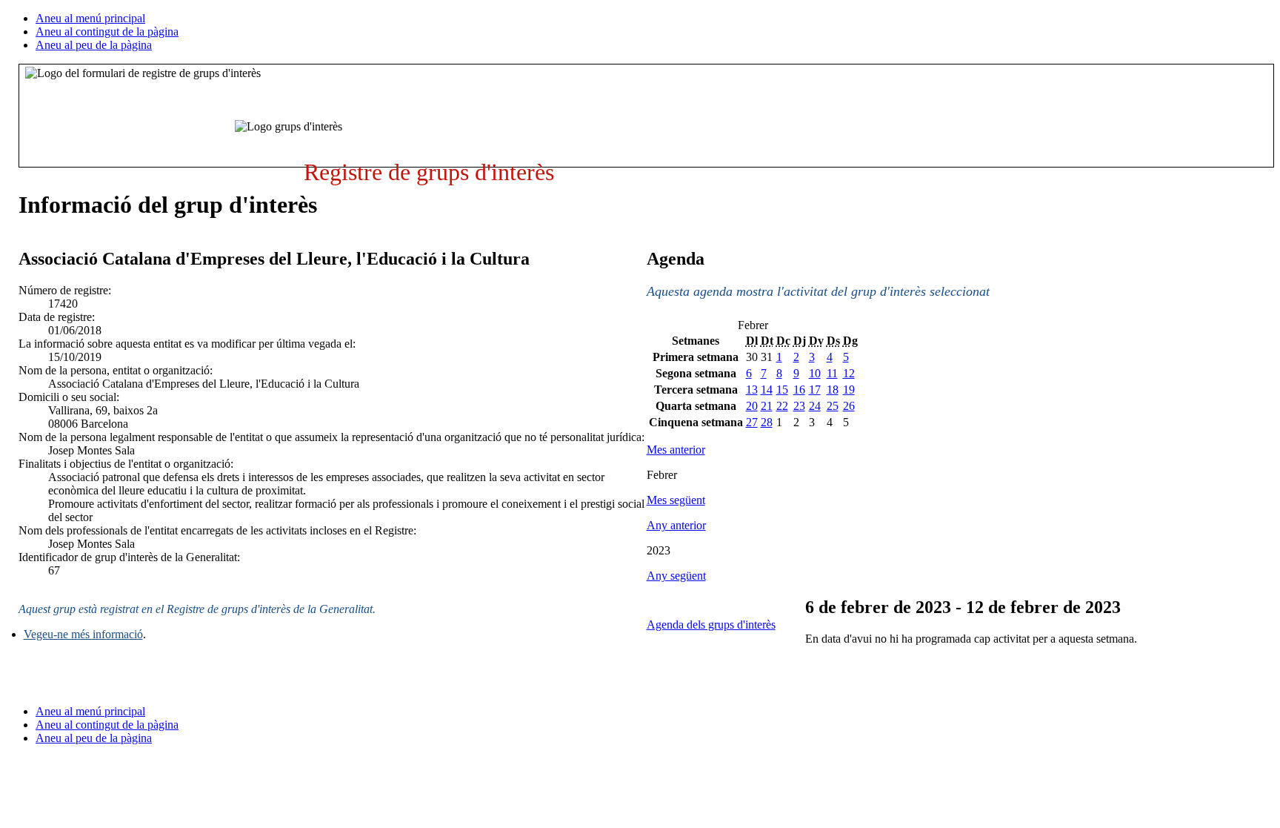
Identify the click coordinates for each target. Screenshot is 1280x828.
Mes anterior (676, 449)
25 (833, 406)
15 (782, 389)
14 (767, 389)
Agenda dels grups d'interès (711, 624)
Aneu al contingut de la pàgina (107, 31)
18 (833, 389)
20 (752, 406)
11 (832, 373)
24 (815, 406)
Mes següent (676, 500)
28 (767, 422)
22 (782, 406)
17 (815, 389)
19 (849, 389)
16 (799, 389)
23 (799, 406)
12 (849, 373)
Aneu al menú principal (90, 18)
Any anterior (676, 525)
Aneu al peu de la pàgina (94, 45)
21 (767, 406)
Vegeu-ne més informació (83, 634)
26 (849, 406)
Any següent (676, 575)
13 (752, 389)
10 (815, 373)
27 (752, 422)
